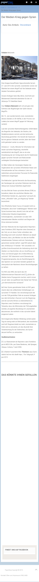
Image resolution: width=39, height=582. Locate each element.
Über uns (9, 575)
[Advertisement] (19, 461)
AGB (26, 575)
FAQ (22, 575)
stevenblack (25, 25)
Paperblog (8, 570)
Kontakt (3, 575)
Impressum (16, 575)
